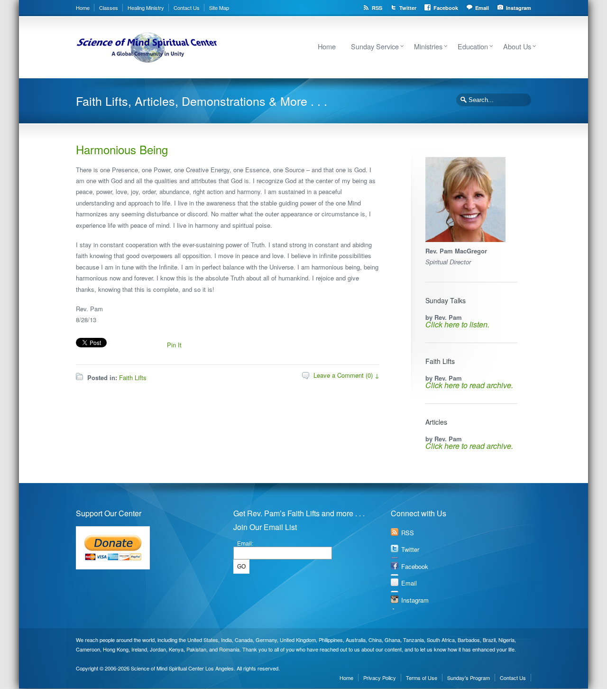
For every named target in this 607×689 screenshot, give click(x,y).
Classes (108, 7)
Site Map (219, 7)
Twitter (407, 7)
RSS (377, 7)
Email (482, 7)
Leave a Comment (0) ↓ (346, 375)
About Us (517, 46)
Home (83, 7)
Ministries (428, 46)
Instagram (518, 7)
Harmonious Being (122, 149)
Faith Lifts (133, 377)
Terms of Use (421, 677)
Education (473, 46)
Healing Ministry (146, 7)
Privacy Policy (379, 677)
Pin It (174, 344)
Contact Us (187, 7)
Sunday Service (375, 46)
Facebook (445, 7)
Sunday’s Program (468, 677)
